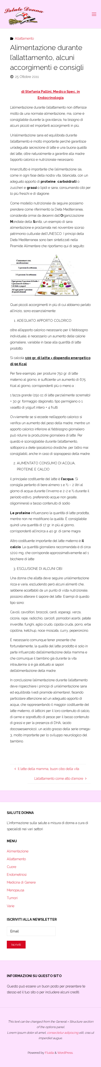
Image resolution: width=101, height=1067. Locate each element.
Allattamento (24, 38)
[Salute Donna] (24, 14)
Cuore (11, 867)
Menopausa (15, 890)
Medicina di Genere (21, 882)
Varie (10, 906)
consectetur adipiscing (62, 1032)
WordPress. (65, 1052)
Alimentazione (17, 851)
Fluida (49, 1052)
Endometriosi (17, 874)
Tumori (12, 898)
